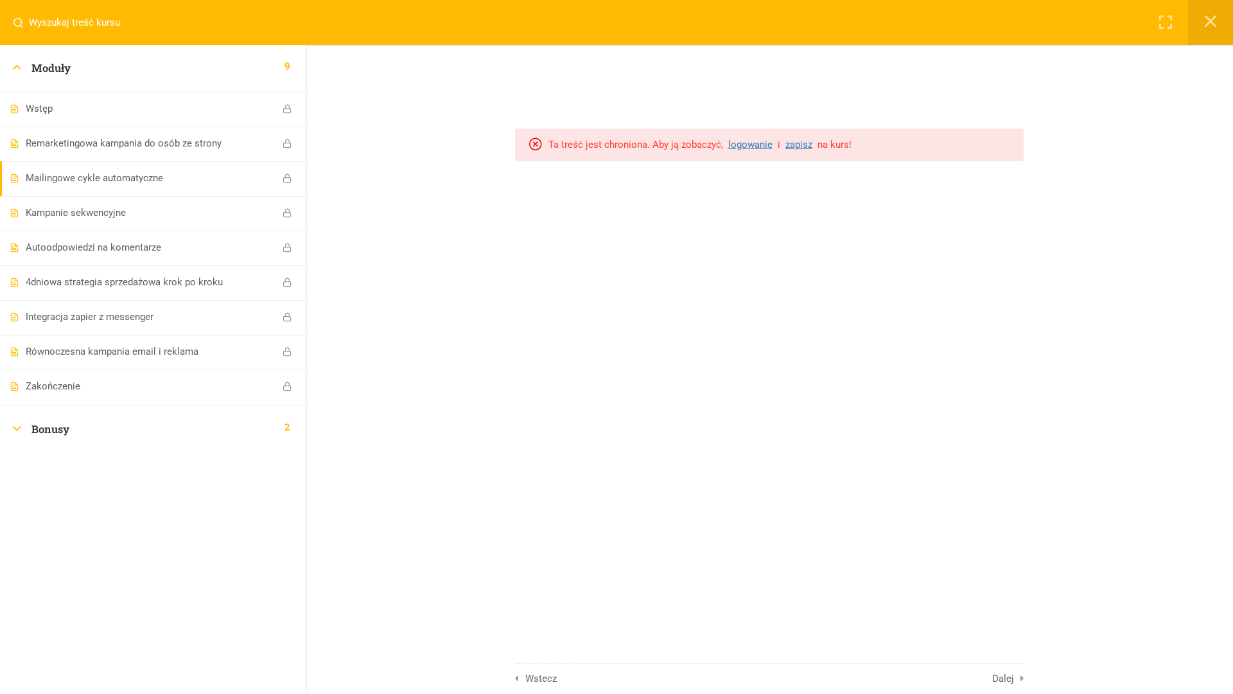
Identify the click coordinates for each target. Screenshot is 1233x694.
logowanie (750, 144)
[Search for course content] (23, 22)
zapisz (798, 144)
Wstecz (541, 678)
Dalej (1003, 678)
